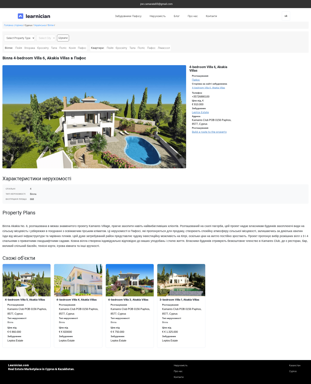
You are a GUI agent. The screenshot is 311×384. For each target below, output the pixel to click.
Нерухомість (158, 16)
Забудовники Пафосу (128, 16)
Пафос (82, 47)
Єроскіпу (43, 47)
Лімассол (164, 47)
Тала (54, 47)
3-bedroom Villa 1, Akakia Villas (179, 299)
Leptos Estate (200, 112)
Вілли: (9, 47)
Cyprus (293, 371)
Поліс (63, 47)
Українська (40, 25)
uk (286, 16)
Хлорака (29, 47)
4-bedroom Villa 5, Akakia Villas (25, 299)
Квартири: (98, 47)
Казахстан (294, 365)
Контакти (211, 16)
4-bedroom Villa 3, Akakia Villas (128, 299)
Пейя (18, 47)
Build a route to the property (209, 131)
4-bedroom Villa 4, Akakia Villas (76, 299)
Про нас (193, 16)
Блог (177, 16)
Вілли (51, 25)
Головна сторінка (13, 25)
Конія (72, 47)
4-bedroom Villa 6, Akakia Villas (208, 87)
